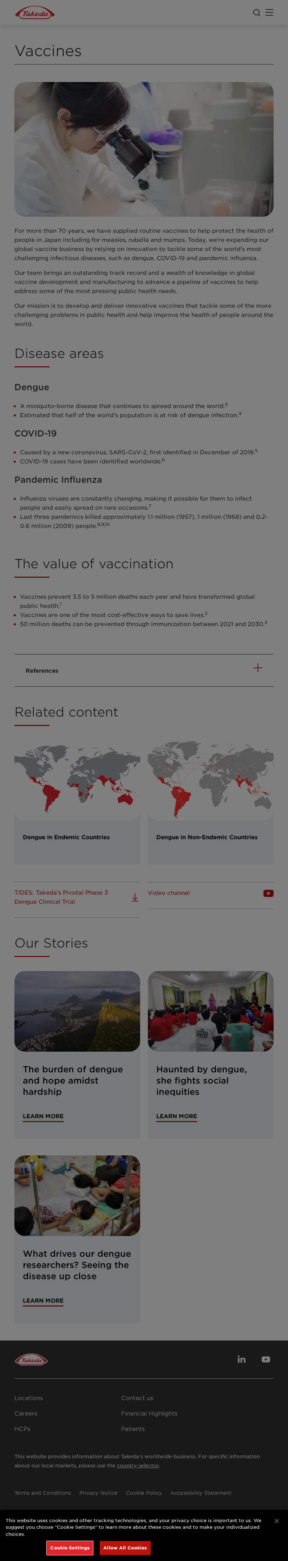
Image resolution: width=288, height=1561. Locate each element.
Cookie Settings (70, 1547)
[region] (144, 1535)
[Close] (276, 1521)
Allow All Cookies (125, 1547)
